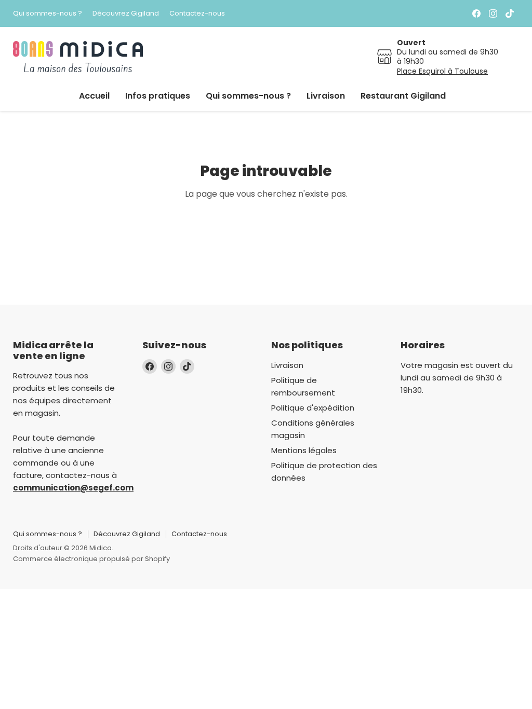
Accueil (94, 96)
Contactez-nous (197, 14)
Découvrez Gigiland (125, 14)
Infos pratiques (157, 96)
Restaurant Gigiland (403, 96)
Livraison (326, 96)
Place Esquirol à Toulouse (442, 71)
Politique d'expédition (312, 407)
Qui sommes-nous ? (47, 14)
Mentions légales (304, 450)
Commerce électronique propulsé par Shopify (91, 559)
